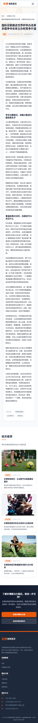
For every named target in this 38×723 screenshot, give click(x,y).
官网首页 (10, 3)
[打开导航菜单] (33, 4)
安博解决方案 (11, 16)
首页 (3, 16)
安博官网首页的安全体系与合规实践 (18, 523)
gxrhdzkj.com (26, 717)
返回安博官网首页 (19, 621)
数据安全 (4, 683)
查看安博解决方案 (19, 614)
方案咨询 (4, 679)
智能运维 (4, 687)
